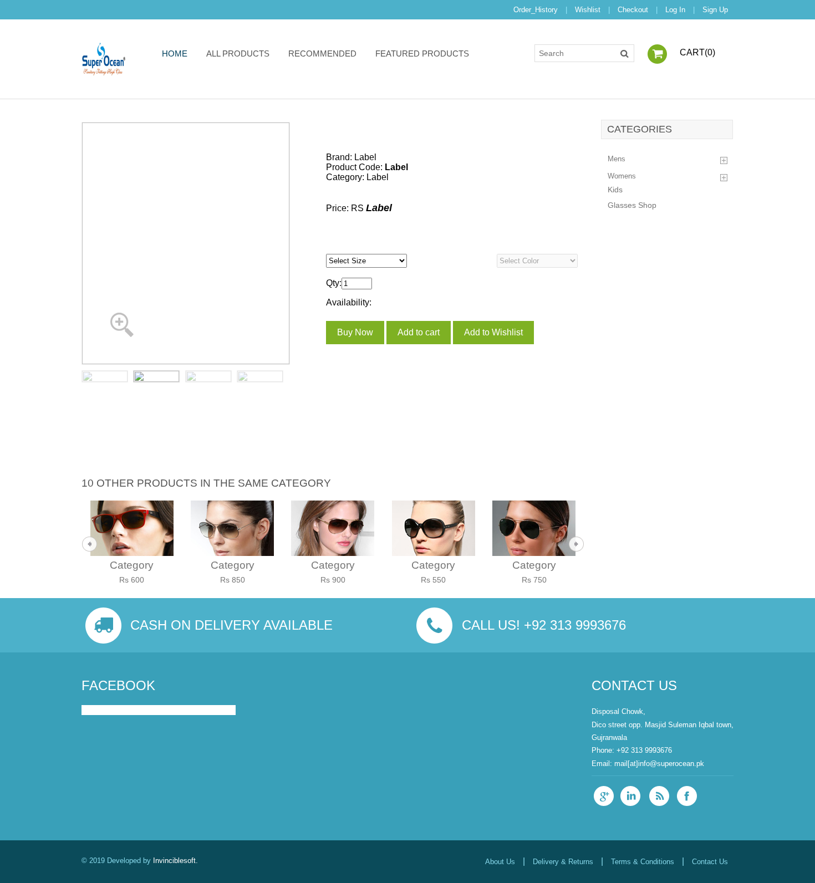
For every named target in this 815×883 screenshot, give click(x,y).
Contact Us (710, 862)
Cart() (697, 52)
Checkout (633, 10)
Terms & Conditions (642, 862)
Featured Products (422, 53)
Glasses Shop (632, 205)
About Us (500, 862)
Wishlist (587, 10)
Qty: (334, 283)
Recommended (322, 53)
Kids (615, 190)
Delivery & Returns (563, 862)
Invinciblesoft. (175, 860)
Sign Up (715, 10)
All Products (237, 53)
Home (174, 53)
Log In (675, 10)
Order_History (535, 10)
